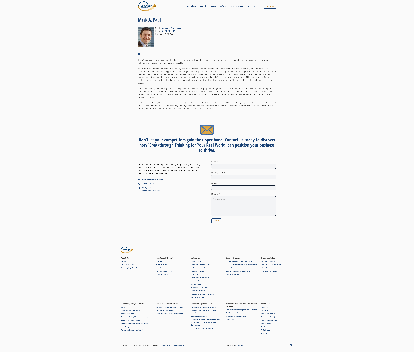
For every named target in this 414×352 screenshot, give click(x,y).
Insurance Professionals (199, 281)
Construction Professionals (200, 264)
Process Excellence (127, 314)
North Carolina (266, 327)
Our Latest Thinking (268, 261)
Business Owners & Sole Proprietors (238, 271)
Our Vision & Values (127, 264)
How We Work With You (164, 271)
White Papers (266, 268)
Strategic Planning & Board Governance (134, 323)
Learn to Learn (161, 261)
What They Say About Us (129, 268)
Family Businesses (232, 274)
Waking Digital (240, 345)
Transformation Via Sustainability (132, 330)
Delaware (264, 307)
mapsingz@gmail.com (171, 28)
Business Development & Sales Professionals (242, 264)
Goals (123, 307)
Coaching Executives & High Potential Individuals (204, 311)
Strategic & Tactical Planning (131, 320)
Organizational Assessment (130, 310)
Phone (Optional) (218, 172)
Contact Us (270, 6)
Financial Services (197, 271)
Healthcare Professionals (200, 278)
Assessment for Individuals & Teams (203, 307)
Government (195, 274)
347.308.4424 (168, 31)
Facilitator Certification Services (237, 313)
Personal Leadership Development (203, 328)
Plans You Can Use (162, 268)
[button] (193, 6)
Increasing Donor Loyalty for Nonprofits (170, 314)
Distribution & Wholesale (199, 268)
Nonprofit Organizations (199, 287)
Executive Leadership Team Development (205, 319)
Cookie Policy (166, 345)
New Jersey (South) (268, 317)
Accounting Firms (197, 261)
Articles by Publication (269, 271)
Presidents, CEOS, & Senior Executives (239, 261)
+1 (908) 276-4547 (148, 184)
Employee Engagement (199, 316)
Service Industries (197, 297)
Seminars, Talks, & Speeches (236, 316)
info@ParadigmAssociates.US (152, 180)
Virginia (264, 333)
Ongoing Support (162, 274)
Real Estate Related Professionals (203, 294)
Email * (214, 183)
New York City (266, 323)
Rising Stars (230, 319)
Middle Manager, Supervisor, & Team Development (203, 324)
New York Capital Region (269, 320)
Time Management (127, 327)
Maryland (264, 310)
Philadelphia (265, 330)
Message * (215, 194)
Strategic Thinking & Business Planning (134, 317)
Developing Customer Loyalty (166, 310)
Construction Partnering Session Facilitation (241, 310)
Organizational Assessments (271, 264)
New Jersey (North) (268, 314)
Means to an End (161, 264)
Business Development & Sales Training (169, 307)
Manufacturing (196, 284)
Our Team (124, 261)
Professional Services (198, 291)
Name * (214, 162)
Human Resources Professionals (237, 268)
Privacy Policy (179, 345)
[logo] (147, 6)
